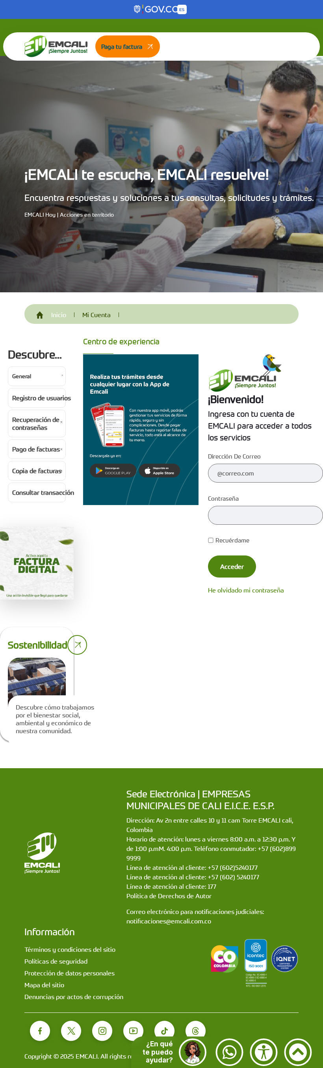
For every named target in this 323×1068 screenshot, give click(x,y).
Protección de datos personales (69, 973)
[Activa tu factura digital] (37, 563)
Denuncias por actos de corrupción (73, 997)
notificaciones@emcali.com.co (168, 921)
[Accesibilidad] (264, 1052)
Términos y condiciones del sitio (69, 949)
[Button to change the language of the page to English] (182, 9)
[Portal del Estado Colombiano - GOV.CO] (157, 9)
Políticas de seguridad (55, 961)
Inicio (58, 315)
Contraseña (223, 498)
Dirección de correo (234, 456)
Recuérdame (232, 540)
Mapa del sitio (44, 985)
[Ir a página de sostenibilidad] (77, 645)
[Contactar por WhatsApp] (229, 1052)
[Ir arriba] (298, 1052)
